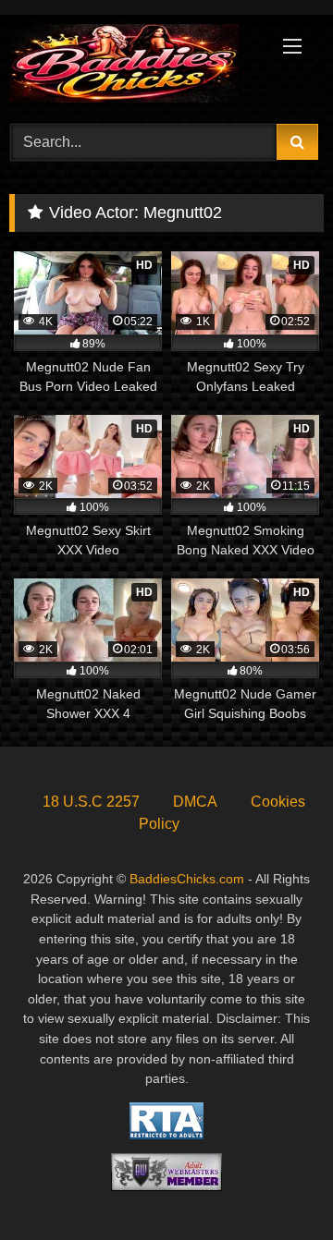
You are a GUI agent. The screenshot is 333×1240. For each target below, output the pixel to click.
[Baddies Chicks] (136, 66)
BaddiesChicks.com (187, 878)
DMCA (195, 801)
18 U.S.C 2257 (91, 801)
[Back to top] (275, 1185)
